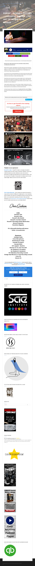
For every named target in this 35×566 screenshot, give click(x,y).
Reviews (15, 3)
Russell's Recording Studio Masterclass (18, 221)
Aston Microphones (18, 239)
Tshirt (20, 3)
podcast (6, 3)
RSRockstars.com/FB (21, 264)
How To (9, 3)
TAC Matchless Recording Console (18, 252)
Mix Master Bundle (16, 53)
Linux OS (18, 256)
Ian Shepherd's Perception (18, 249)
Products (11, 3)
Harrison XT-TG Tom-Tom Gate (18, 247)
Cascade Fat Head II (18, 242)
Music (22, 3)
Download (9, 53)
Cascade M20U (18, 244)
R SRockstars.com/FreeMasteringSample (19, 198)
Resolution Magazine (18, 225)
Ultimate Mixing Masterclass (25, 53)
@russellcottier (20, 230)
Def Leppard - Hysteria (18, 246)
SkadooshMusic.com (21, 263)
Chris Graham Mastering (9, 192)
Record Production (18, 223)
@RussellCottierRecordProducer (19, 228)
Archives (17, 3)
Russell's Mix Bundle (18, 218)
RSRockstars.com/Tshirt (8, 263)
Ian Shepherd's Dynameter (18, 251)
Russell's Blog (18, 216)
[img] (30, 49)
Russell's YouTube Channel (18, 219)
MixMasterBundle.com (17, 262)
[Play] (10, 49)
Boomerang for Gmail (18, 240)
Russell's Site (18, 214)
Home (4, 3)
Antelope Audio (18, 237)
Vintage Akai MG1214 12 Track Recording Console (18, 254)
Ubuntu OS (18, 258)
